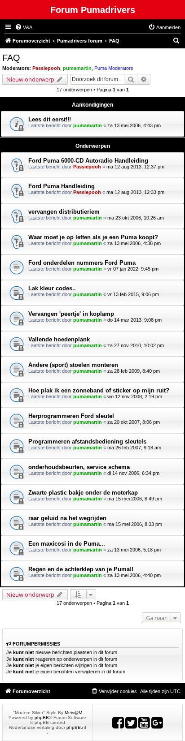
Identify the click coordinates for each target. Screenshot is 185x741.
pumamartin (77, 68)
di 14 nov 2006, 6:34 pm (133, 473)
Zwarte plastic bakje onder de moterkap (83, 492)
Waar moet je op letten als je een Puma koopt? (93, 237)
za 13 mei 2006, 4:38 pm (134, 243)
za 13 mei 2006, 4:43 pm (134, 125)
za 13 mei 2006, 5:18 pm (134, 549)
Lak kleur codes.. (52, 288)
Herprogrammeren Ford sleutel (71, 416)
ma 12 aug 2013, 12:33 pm (135, 192)
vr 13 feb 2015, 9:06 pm (133, 294)
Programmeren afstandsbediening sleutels (87, 441)
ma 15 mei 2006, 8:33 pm (134, 524)
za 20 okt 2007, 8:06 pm (133, 422)
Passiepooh (46, 68)
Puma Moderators (113, 68)
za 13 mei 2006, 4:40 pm (134, 575)
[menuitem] (23, 27)
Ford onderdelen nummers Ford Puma (82, 262)
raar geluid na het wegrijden (67, 518)
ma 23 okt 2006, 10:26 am (135, 217)
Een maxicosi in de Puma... (66, 543)
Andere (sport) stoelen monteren (73, 365)
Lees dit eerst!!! (49, 119)
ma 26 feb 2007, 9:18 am (134, 447)
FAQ (11, 58)
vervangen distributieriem (64, 211)
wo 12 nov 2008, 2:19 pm (134, 396)
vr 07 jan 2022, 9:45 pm (133, 268)
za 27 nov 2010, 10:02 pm (135, 345)
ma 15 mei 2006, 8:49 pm (134, 498)
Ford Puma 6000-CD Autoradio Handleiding (88, 160)
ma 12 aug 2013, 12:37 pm (135, 166)
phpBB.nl (76, 727)
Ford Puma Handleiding (61, 186)
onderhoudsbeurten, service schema (79, 467)
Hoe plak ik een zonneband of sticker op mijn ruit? (98, 390)
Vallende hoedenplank (59, 339)
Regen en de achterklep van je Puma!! (80, 569)
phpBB (42, 717)
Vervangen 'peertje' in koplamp (71, 313)
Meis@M (73, 712)
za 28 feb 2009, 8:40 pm (133, 371)
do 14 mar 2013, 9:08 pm (134, 320)
